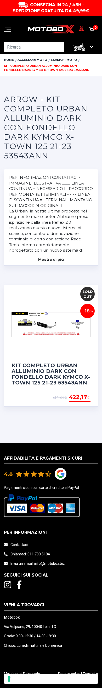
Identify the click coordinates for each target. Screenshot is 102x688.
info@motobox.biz (49, 563)
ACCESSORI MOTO (32, 60)
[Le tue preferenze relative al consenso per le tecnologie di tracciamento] (51, 679)
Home (9, 60)
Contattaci (19, 545)
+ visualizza (77, 397)
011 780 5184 (38, 554)
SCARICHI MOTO (64, 60)
